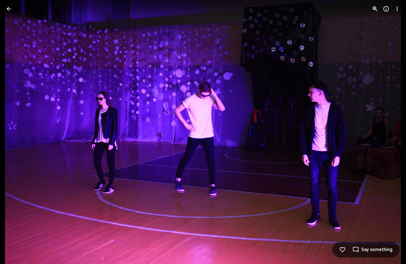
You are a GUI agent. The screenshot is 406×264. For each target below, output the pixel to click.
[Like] (342, 249)
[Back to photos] (8, 8)
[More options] (397, 8)
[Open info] (386, 8)
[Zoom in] (375, 8)
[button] (15, 132)
